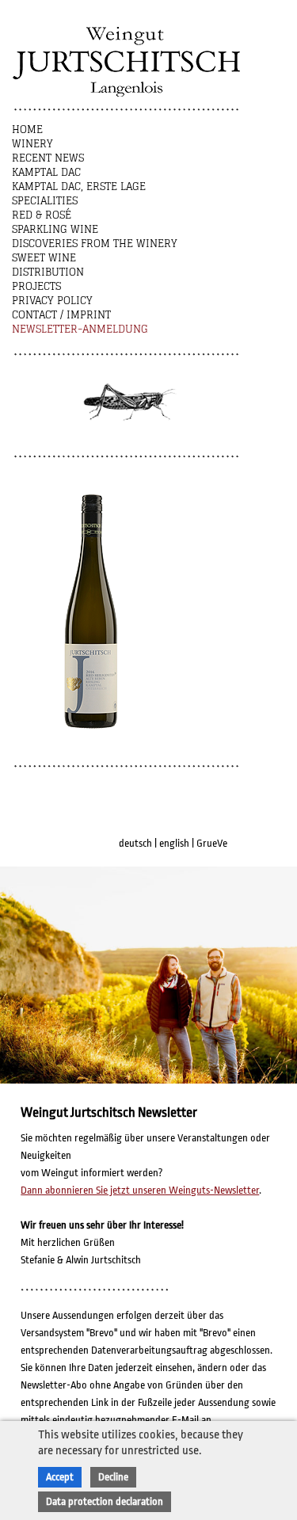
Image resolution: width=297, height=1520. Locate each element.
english (174, 843)
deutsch (135, 843)
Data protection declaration (104, 1501)
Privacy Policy (52, 300)
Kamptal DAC (46, 172)
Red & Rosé (41, 215)
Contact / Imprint (61, 315)
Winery (32, 144)
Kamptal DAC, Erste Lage (79, 186)
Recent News (48, 158)
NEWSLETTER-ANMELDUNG (80, 329)
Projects (36, 286)
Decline (113, 1477)
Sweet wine (44, 258)
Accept (60, 1477)
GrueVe (211, 843)
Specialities (45, 201)
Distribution (48, 272)
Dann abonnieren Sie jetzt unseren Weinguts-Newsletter (140, 1190)
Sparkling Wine (55, 229)
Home (27, 129)
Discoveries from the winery (94, 243)
